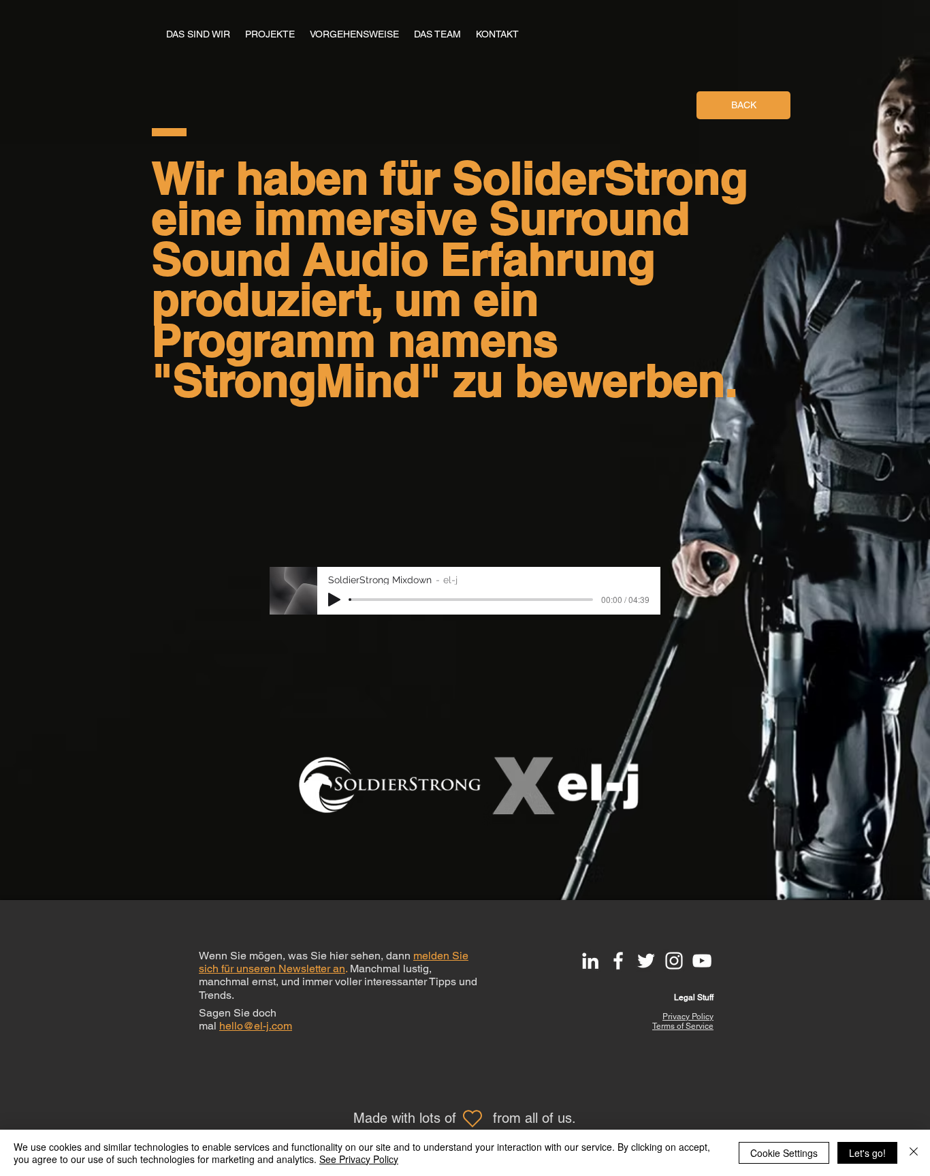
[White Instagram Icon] (674, 960)
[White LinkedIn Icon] (590, 960)
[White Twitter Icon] (646, 960)
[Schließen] (913, 1153)
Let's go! (867, 1153)
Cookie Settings (784, 1153)
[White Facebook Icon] (618, 960)
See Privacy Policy (358, 1159)
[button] (497, 34)
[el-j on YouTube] (701, 960)
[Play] (334, 599)
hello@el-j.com (255, 1025)
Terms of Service (682, 1026)
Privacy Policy (687, 1016)
